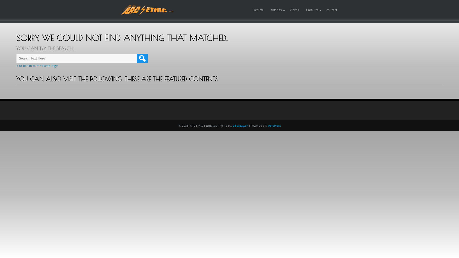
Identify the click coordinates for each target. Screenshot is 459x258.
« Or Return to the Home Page (37, 66)
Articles (276, 10)
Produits (312, 10)
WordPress (274, 126)
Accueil (258, 10)
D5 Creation (240, 126)
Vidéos (294, 10)
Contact (331, 10)
